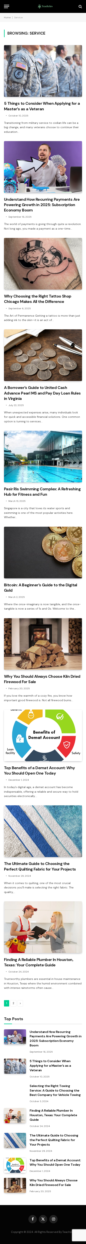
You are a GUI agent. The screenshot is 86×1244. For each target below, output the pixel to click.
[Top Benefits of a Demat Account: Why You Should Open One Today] (43, 735)
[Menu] (6, 6)
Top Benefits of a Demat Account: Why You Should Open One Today (39, 770)
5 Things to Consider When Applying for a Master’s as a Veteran (42, 106)
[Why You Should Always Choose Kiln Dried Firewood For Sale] (43, 644)
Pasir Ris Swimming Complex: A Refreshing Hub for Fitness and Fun (42, 491)
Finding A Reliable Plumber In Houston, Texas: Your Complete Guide (38, 962)
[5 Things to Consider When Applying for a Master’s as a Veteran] (43, 71)
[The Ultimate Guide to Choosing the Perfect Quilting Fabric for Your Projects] (43, 831)
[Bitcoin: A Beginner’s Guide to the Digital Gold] (43, 552)
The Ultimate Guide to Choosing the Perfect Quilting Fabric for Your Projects (40, 866)
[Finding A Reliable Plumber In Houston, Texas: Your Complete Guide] (43, 927)
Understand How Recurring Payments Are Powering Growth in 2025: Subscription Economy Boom (42, 205)
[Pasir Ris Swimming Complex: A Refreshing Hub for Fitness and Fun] (43, 456)
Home (7, 17)
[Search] (80, 6)
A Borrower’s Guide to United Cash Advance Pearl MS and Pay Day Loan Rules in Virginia (42, 393)
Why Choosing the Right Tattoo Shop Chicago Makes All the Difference (37, 299)
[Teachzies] (45, 6)
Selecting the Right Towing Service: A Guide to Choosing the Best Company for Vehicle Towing (55, 1090)
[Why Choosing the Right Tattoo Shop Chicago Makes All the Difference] (43, 264)
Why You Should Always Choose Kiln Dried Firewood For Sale (54, 1182)
